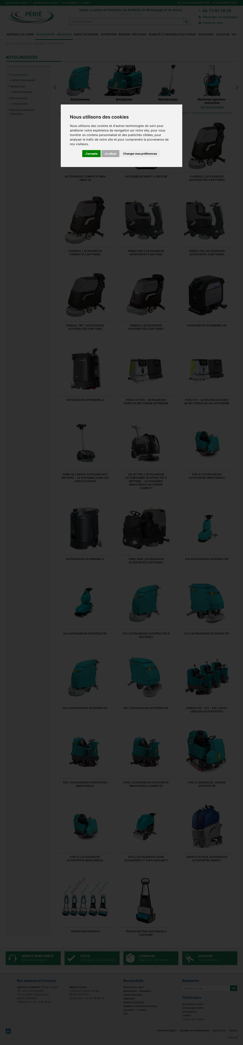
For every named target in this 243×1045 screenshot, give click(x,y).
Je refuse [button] (110, 153)
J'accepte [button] (91, 153)
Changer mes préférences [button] (140, 153)
